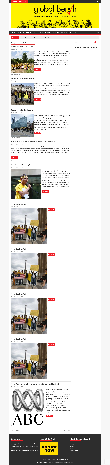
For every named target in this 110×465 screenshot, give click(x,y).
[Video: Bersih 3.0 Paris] (29, 209)
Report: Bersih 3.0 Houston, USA (22, 47)
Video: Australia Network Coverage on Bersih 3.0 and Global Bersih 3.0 (35, 384)
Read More (38, 69)
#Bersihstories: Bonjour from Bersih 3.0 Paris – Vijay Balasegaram (33, 142)
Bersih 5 (72, 448)
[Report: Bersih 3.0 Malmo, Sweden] (22, 83)
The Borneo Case (74, 450)
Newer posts (66, 430)
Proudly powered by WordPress (45, 462)
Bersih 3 (72, 444)
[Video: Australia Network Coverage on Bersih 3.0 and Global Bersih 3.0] (28, 389)
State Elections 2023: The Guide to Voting (22, 446)
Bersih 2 (72, 443)
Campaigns (28, 32)
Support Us (64, 32)
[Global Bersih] (55, 27)
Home (13, 32)
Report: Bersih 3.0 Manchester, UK (22, 110)
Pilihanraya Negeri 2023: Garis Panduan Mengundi (24, 443)
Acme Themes (69, 462)
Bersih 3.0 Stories (16, 74)
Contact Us (73, 32)
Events (36, 32)
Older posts (16, 430)
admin (22, 49)
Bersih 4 (72, 446)
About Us (20, 32)
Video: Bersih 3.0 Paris (18, 204)
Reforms (47, 32)
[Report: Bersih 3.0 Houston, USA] (22, 51)
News (41, 32)
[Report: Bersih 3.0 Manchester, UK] (22, 115)
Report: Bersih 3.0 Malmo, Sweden (22, 78)
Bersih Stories (23, 160)
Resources (56, 32)
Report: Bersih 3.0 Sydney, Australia (23, 165)
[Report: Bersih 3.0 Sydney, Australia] (26, 170)
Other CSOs (73, 452)
